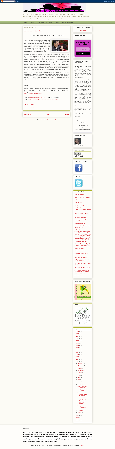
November (81, 366)
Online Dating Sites (80, 223)
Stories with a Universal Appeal (44, 22)
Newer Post (27, 114)
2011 (77, 417)
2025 (77, 334)
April (79, 382)
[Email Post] (49, 97)
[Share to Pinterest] (58, 97)
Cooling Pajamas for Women (82, 197)
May (79, 379)
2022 (77, 340)
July (79, 375)
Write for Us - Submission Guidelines (64, 22)
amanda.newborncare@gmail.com (33, 93)
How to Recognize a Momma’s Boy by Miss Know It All (82, 388)
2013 (77, 361)
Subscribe (82, 53)
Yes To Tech (78, 275)
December (81, 363)
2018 (77, 350)
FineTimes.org (78, 202)
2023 (77, 338)
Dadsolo (77, 200)
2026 (77, 331)
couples (43, 99)
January (80, 412)
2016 (77, 354)
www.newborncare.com (42, 92)
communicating (36, 99)
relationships (55, 99)
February (80, 410)
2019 (77, 347)
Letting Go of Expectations (81, 406)
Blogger (81, 445)
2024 (77, 336)
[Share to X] (55, 97)
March (79, 384)
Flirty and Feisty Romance (81, 205)
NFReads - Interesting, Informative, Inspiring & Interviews (81, 219)
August (80, 372)
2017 (77, 352)
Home (25, 22)
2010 (77, 420)
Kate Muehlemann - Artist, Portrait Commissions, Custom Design (83, 209)
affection (30, 99)
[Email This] (52, 97)
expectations (48, 99)
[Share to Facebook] (57, 97)
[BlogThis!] (54, 97)
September (81, 370)
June (79, 377)
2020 (77, 345)
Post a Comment (30, 107)
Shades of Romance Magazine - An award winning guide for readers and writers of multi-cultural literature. (83, 246)
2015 (77, 357)
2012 (77, 415)
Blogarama (83, 30)
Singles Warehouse (80, 250)
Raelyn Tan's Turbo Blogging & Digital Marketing (83, 226)
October (80, 368)
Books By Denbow (79, 194)
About (32, 22)
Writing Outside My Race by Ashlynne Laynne (81, 401)
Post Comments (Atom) (50, 119)
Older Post (66, 114)
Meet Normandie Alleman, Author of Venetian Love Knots (82, 395)
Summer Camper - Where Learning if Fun (81, 254)
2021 (77, 343)
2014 (77, 359)
